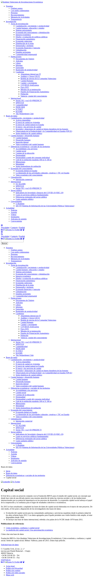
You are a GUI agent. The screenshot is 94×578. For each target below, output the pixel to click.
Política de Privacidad (14, 568)
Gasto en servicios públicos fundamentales (32, 195)
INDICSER (20, 107)
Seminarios (15, 217)
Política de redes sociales (15, 573)
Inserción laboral (22, 142)
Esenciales (20, 68)
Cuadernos (20, 72)
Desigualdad (20, 155)
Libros (18, 63)
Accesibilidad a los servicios (26, 149)
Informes (19, 65)
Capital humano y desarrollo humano (25, 136)
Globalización (21, 50)
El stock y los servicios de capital (28, 127)
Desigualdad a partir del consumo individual (33, 158)
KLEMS (19, 111)
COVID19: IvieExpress (30, 85)
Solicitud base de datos (10, 545)
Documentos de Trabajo (25, 59)
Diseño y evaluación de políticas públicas (31, 37)
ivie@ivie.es (6, 560)
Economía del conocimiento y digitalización (32, 32)
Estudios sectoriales (23, 52)
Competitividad (22, 105)
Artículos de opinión (19, 219)
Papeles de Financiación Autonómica (35, 92)
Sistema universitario (24, 30)
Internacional (16, 98)
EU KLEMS (21, 184)
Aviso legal (10, 566)
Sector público (16, 190)
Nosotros (9, 6)
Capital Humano (27, 81)
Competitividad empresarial (26, 54)
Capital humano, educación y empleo (30, 28)
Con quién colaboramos (20, 11)
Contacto (14, 227)
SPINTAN (20, 103)
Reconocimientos (17, 15)
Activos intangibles (23, 120)
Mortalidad (20, 164)
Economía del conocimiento (21, 168)
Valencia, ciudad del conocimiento (34, 96)
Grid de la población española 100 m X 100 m (33, 160)
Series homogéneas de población (28, 166)
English (22, 227)
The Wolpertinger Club (25, 114)
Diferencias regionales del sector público (31, 197)
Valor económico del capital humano (30, 144)
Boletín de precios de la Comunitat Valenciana (38, 79)
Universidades (16, 201)
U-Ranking (20, 204)
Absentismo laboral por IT (31, 74)
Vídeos (13, 215)
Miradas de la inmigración (31, 89)
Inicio (8, 471)
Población (24, 94)
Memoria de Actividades (20, 17)
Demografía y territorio (24, 46)
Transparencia (16, 19)
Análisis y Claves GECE (30, 76)
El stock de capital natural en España (30, 125)
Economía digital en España (26, 171)
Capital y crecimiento (29, 83)
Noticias (14, 210)
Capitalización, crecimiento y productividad (32, 26)
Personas (14, 13)
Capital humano (22, 138)
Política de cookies (13, 570)
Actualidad (10, 208)
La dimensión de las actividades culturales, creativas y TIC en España (42, 173)
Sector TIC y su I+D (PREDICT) (29, 100)
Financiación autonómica (25, 39)
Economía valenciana (24, 41)
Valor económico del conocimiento (29, 175)
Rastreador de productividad (26, 70)
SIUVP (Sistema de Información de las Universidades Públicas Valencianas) (45, 206)
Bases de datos (11, 116)
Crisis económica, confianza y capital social (22, 528)
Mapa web (10, 575)
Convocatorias (16, 221)
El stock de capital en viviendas (28, 122)
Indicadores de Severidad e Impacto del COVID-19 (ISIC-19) (39, 193)
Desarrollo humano (23, 140)
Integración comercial (24, 179)
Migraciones (20, 162)
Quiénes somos (17, 8)
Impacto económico (23, 35)
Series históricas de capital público (29, 133)
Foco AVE (25, 87)
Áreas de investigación (19, 24)
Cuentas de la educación (25, 153)
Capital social (21, 151)
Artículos (19, 61)
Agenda (14, 212)
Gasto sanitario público (24, 199)
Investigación (11, 21)
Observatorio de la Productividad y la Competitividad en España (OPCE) (44, 131)
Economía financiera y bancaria (28, 48)
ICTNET (19, 109)
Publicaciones (16, 57)
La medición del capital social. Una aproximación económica (29, 530)
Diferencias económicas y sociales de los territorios (30, 147)
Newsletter (5, 227)
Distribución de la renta (25, 43)
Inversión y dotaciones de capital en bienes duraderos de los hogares (42, 129)
